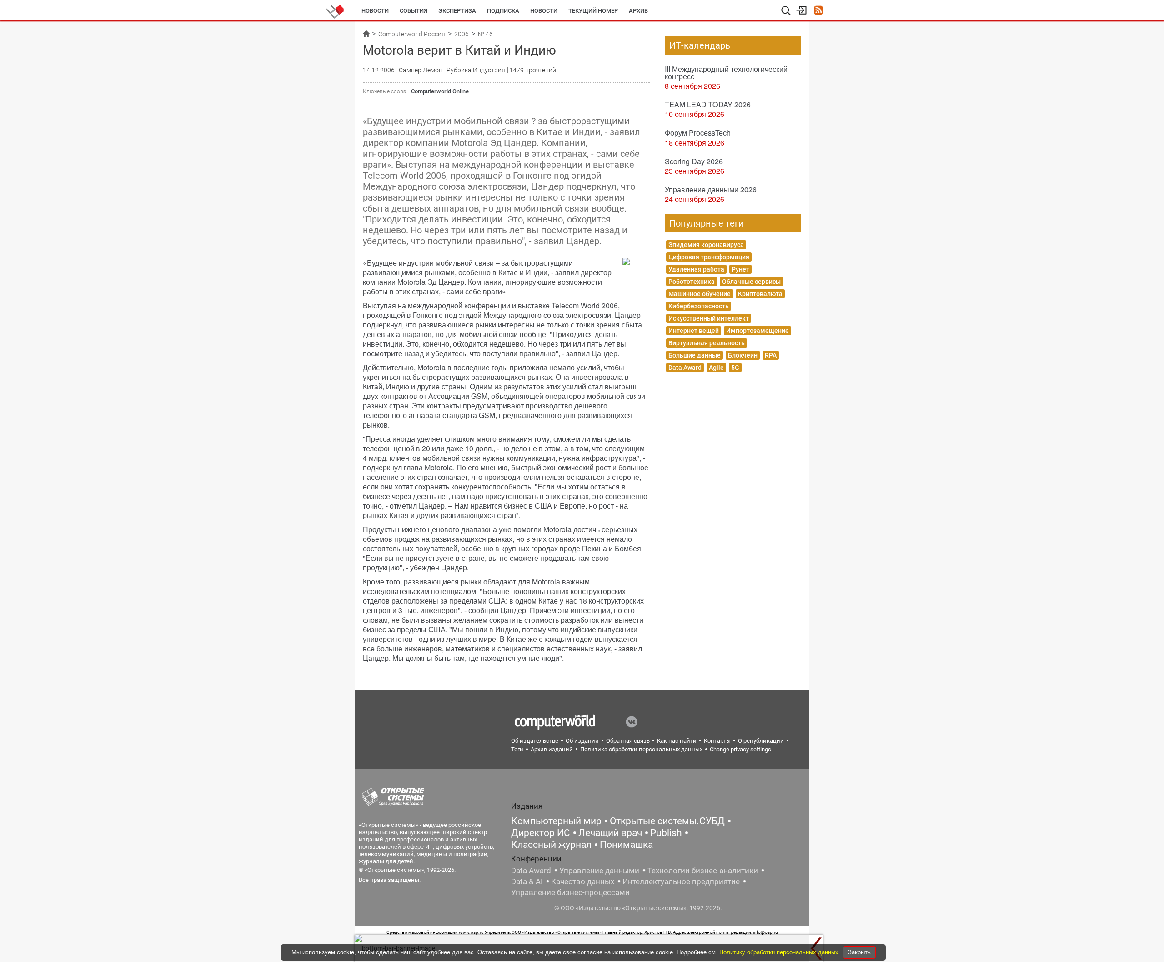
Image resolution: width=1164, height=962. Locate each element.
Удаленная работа (696, 269)
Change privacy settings (740, 749)
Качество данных (582, 881)
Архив (638, 10)
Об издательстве (534, 740)
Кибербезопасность (698, 306)
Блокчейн (743, 355)
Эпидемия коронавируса (706, 244)
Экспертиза (457, 10)
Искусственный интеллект (708, 318)
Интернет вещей (693, 330)
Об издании (582, 740)
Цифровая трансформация (708, 257)
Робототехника (691, 281)
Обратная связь (628, 740)
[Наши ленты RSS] (818, 11)
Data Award (685, 367)
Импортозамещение (757, 330)
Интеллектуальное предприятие (681, 881)
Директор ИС (540, 832)
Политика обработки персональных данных (641, 749)
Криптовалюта (760, 293)
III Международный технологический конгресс (726, 72)
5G (735, 367)
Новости (375, 10)
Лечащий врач (610, 832)
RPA (771, 355)
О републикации (761, 740)
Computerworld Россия (411, 34)
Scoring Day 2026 (694, 161)
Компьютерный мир (556, 821)
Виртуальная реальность (706, 343)
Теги (517, 749)
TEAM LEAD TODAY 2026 (708, 104)
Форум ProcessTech (698, 132)
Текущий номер (593, 10)
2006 (461, 34)
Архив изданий (552, 749)
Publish (666, 832)
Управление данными (599, 870)
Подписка (503, 10)
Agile (716, 367)
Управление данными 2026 (711, 189)
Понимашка (626, 844)
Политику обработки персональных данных (779, 952)
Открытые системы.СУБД (667, 821)
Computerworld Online (440, 91)
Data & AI (527, 881)
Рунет (740, 269)
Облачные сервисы (751, 281)
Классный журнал (551, 844)
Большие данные (694, 355)
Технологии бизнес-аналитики (702, 870)
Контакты (717, 740)
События (413, 10)
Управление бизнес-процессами (570, 892)
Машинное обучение (699, 293)
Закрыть (859, 952)
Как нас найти (677, 740)
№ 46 (485, 34)
